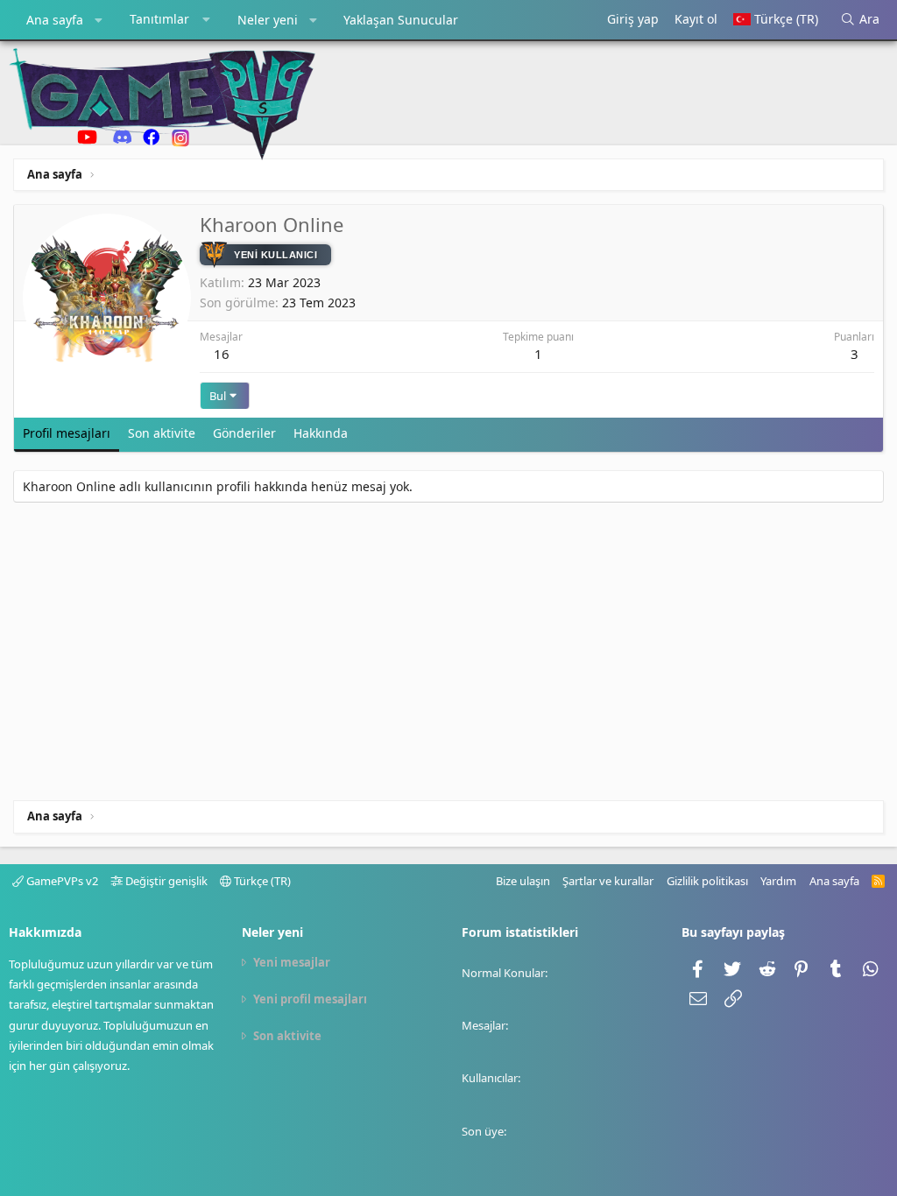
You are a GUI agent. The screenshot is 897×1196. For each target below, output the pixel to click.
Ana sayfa (54, 19)
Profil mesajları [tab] (66, 433)
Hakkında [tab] (320, 433)
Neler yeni (267, 19)
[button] (99, 20)
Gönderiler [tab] (244, 433)
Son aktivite (287, 1036)
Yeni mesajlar (291, 962)
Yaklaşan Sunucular (400, 19)
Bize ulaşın (523, 881)
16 (222, 353)
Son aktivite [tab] (161, 433)
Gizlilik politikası (707, 881)
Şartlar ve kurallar (607, 881)
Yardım (778, 881)
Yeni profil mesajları (310, 999)
